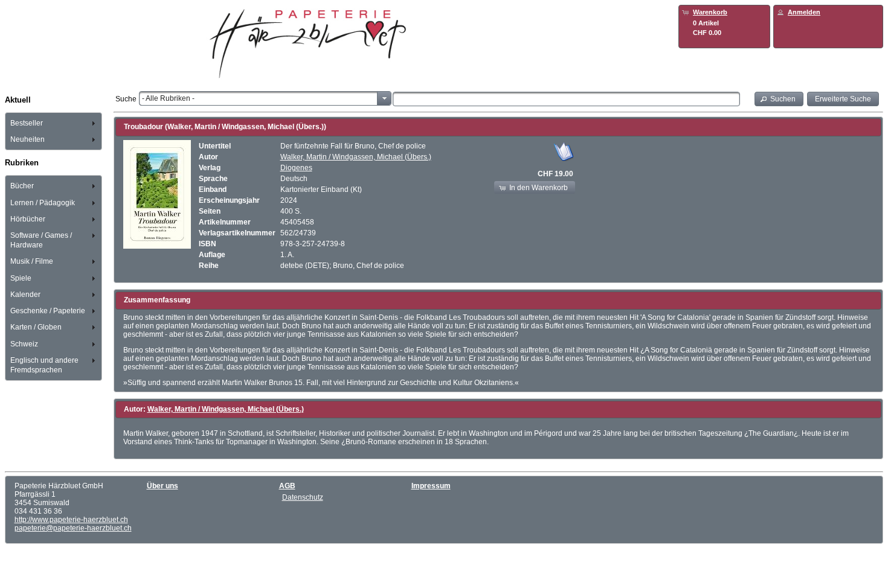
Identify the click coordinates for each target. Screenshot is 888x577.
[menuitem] (54, 122)
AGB (287, 486)
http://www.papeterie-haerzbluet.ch (71, 519)
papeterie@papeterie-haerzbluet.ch (73, 528)
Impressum (431, 486)
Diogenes (296, 168)
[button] (779, 99)
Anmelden (804, 12)
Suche (126, 99)
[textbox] (567, 99)
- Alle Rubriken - (168, 98)
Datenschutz (302, 497)
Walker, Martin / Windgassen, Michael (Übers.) (355, 157)
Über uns (162, 486)
